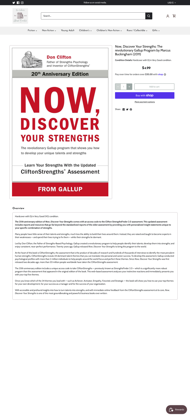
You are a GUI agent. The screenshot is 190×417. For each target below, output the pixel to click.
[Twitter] (13, 2)
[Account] (167, 16)
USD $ (170, 2)
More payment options (145, 102)
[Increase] (129, 87)
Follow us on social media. (95, 2)
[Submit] (148, 16)
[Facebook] (18, 2)
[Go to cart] (174, 16)
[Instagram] (22, 2)
